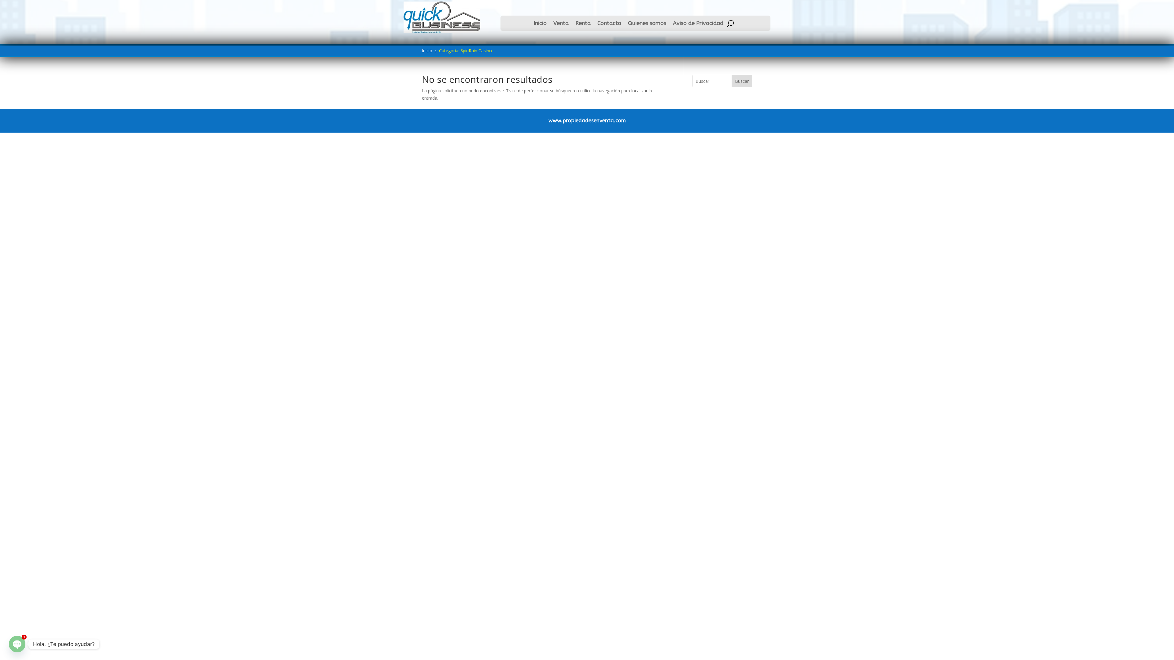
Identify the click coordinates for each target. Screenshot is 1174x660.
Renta (583, 24)
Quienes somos (647, 24)
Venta (561, 24)
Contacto (609, 24)
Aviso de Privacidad (698, 24)
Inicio (540, 24)
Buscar (742, 81)
